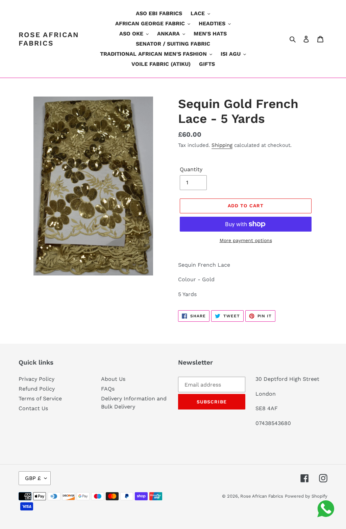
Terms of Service (40, 398)
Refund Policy (37, 389)
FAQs (108, 389)
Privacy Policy (36, 379)
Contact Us (33, 408)
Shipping (222, 145)
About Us (113, 379)
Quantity (191, 169)
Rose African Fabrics (49, 38)
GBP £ (33, 478)
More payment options (246, 240)
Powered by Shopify (306, 496)
